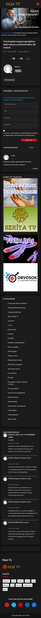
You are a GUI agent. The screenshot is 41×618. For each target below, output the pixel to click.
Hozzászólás (28, 140)
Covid (10, 325)
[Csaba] (6, 157)
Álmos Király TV (13, 316)
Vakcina (18, 585)
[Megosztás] (28, 59)
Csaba (13, 155)
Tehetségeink (12, 410)
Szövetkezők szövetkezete (16, 406)
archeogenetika (9, 80)
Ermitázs (10, 334)
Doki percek (12, 329)
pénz (33, 581)
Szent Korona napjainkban (16, 393)
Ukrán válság (12, 419)
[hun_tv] (7, 68)
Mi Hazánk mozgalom (15, 364)
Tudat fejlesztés (13, 415)
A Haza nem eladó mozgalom (17, 303)
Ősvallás (10, 377)
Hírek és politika (13, 347)
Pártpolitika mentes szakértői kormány (17, 383)
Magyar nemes (13, 356)
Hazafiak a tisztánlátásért (16, 342)
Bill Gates (6, 581)
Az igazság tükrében (14, 312)
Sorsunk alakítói (23, 51)
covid (13, 581)
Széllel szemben (13, 397)
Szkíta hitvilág (12, 401)
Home (3, 33)
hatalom (20, 581)
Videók (8, 33)
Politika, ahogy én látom (16, 458)
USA (12, 585)
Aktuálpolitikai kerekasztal (16, 308)
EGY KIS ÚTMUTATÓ (15, 522)
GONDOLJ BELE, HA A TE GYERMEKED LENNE (21, 436)
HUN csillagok (12, 351)
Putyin (27, 581)
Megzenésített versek (15, 360)
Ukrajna (5, 585)
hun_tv (17, 67)
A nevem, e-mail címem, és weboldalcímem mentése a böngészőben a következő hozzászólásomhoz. (20, 134)
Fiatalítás (11, 338)
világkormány (28, 585)
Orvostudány (12, 373)
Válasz (35, 168)
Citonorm (11, 321)
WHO (5, 589)
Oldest (31, 147)
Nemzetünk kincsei (14, 369)
